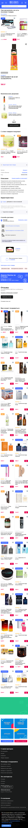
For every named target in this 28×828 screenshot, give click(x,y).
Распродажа (4, 751)
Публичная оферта (6, 803)
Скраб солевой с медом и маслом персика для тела (8, 152)
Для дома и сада (5, 268)
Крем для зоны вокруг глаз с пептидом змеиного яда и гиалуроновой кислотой (20, 432)
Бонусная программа (6, 772)
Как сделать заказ (6, 764)
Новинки (3, 755)
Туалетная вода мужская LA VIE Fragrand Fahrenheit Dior (6, 637)
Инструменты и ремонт (17, 268)
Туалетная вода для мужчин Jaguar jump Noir (7, 379)
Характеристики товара (9, 164)
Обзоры (3, 781)
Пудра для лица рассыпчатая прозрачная (7, 585)
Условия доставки (7, 741)
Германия (24, 172)
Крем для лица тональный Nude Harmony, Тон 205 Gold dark (21, 482)
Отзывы (3, 779)
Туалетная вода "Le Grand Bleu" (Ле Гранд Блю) (21, 610)
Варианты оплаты (6, 766)
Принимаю (6, 825)
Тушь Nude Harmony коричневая (6, 507)
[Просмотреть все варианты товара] (14, 40)
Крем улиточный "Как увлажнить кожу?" (6, 404)
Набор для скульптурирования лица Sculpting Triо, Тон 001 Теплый (7, 329)
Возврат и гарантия (6, 770)
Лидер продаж (5, 757)
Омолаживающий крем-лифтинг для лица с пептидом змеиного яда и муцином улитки (20, 380)
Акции (2, 753)
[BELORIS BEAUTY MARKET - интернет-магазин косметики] (14, 2)
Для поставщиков (5, 805)
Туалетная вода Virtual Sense (21, 584)
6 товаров (18, 248)
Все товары (4, 14)
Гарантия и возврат (8, 211)
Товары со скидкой (21, 741)
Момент (25, 170)
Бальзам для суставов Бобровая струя (7, 662)
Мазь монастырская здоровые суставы (7, 533)
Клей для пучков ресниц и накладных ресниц (8, 35)
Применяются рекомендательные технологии (13, 807)
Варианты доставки (6, 768)
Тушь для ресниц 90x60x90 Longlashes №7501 (6, 482)
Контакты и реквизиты (7, 800)
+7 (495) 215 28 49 (7, 786)
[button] (14, 125)
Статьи (3, 783)
